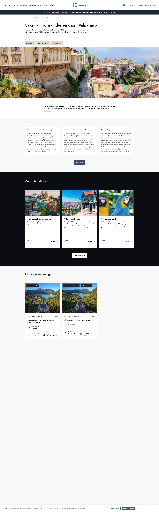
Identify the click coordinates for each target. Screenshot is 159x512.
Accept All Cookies (128, 508)
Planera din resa (56, 43)
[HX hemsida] (79, 5)
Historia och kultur (42, 43)
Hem (26, 18)
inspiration (32, 18)
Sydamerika (29, 43)
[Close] (156, 508)
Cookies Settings (114, 508)
